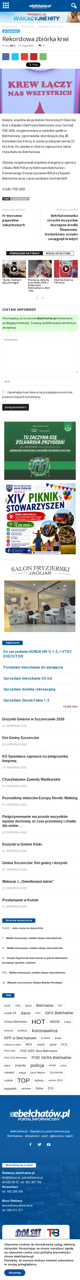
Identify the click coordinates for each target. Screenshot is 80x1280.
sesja (22, 1072)
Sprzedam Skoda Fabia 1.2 (26, 700)
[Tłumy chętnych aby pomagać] (14, 269)
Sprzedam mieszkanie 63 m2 (27, 678)
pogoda (20, 1065)
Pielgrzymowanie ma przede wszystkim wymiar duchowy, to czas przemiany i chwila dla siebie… (39, 821)
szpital (8, 1080)
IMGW (55, 1022)
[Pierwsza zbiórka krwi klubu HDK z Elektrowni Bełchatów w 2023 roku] (40, 269)
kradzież (45, 1038)
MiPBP (53, 1044)
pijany (7, 1065)
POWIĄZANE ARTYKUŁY (24, 253)
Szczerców (56, 1072)
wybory (39, 1080)
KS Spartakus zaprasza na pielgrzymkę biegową (35, 758)
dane (26, 1013)
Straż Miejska (37, 1072)
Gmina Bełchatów (15, 1021)
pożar (63, 1065)
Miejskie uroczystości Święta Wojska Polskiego (34, 982)
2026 (17, 1005)
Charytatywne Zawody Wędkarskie (31, 779)
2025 (7, 1005)
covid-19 (10, 1013)
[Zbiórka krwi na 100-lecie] (66, 269)
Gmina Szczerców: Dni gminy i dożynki (34, 863)
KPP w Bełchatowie (20, 1038)
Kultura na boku (12, 1044)
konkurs (22, 1030)
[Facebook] (31, 1145)
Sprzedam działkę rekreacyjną (29, 689)
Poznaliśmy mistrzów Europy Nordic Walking (40, 798)
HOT (38, 1021)
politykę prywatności (55, 1252)
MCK (29, 1044)
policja (37, 1065)
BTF (60, 1005)
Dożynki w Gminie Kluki (22, 844)
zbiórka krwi (20, 198)
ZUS (51, 1088)
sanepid (9, 1072)
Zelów (39, 1088)
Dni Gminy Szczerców (20, 738)
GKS (37, 1013)
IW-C (13, 45)
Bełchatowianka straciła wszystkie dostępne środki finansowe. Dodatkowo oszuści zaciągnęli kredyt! (61, 227)
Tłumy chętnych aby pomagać (12, 281)
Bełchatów (44, 1005)
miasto (41, 1044)
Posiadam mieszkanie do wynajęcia (33, 667)
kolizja (67, 1021)
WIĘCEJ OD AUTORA (58, 253)
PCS (64, 1044)
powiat (52, 1065)
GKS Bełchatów (59, 1013)
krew (58, 1038)
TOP (23, 1080)
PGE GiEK (10, 1050)
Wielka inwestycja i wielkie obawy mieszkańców (34, 938)
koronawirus (45, 1030)
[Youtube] (49, 1145)
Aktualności (27, 26)
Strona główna (9, 26)
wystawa (26, 1088)
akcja (28, 1005)
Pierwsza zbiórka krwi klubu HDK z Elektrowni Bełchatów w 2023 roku (39, 285)
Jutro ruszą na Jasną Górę (27, 928)
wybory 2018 (55, 1080)
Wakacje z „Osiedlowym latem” (28, 881)
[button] (73, 6)
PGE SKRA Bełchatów (51, 1057)
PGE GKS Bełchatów (15, 1057)
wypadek (10, 1088)
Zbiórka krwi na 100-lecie (63, 281)
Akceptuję (15, 1272)
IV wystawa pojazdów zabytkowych (13, 220)
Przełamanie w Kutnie (20, 900)
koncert (8, 1030)
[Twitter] (40, 1145)
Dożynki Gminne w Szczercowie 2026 (33, 719)
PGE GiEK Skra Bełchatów (38, 1051)
